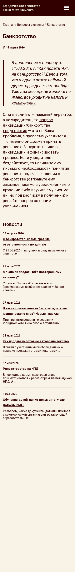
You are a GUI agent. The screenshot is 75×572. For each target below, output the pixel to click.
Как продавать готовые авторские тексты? (36, 341)
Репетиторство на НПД (20, 369)
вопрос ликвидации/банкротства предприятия (28, 125)
